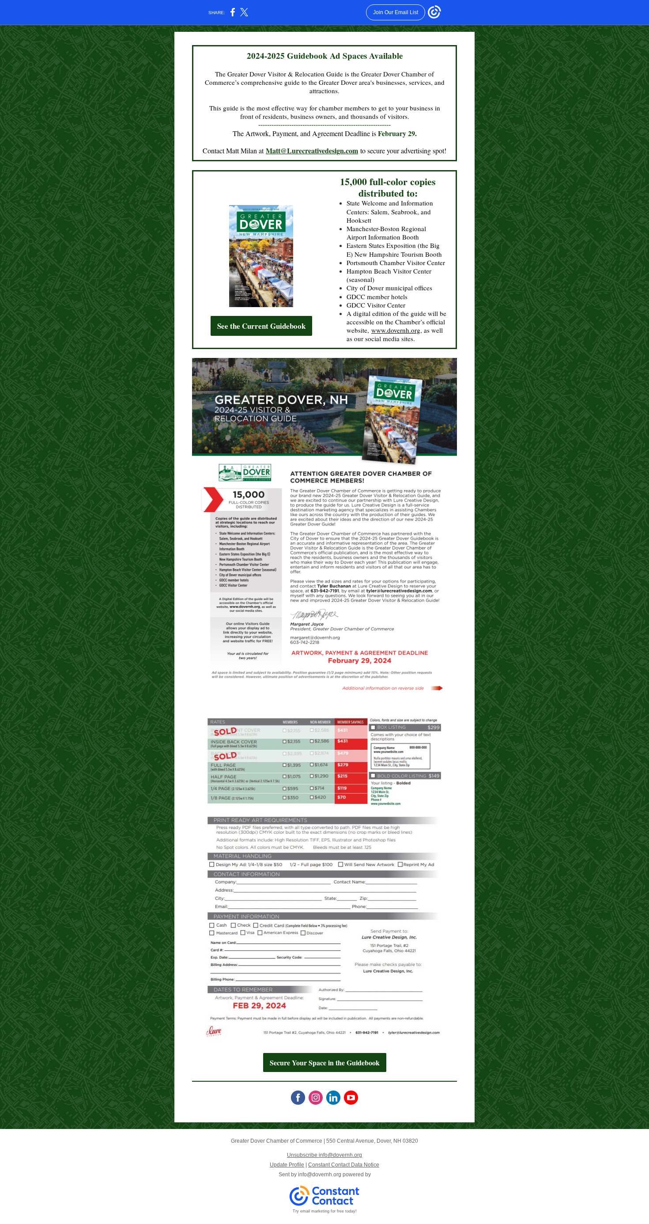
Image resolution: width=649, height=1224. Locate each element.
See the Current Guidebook (261, 325)
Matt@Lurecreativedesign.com (312, 150)
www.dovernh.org (395, 330)
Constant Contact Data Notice (343, 1165)
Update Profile (287, 1165)
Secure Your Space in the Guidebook (325, 1062)
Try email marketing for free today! (325, 1211)
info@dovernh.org (319, 1174)
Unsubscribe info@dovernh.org (324, 1155)
